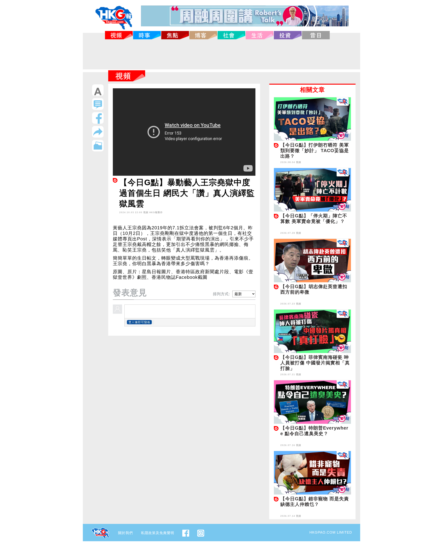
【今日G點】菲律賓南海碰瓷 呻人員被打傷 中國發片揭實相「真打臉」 (315, 363)
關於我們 (125, 533)
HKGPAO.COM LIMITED (330, 532)
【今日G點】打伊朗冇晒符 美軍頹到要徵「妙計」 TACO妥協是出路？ (314, 150)
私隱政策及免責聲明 (157, 533)
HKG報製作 (156, 212)
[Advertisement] (221, 54)
